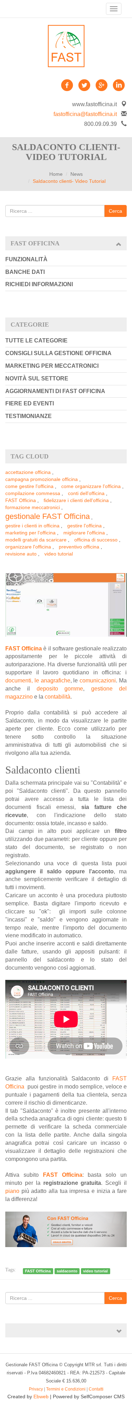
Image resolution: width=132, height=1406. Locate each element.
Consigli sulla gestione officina (58, 353)
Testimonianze (28, 416)
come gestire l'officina (29, 486)
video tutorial (58, 554)
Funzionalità (26, 259)
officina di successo (96, 540)
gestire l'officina (84, 525)
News (76, 174)
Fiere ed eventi (29, 403)
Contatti (96, 1389)
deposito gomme (60, 689)
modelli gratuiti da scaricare (36, 540)
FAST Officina (20, 500)
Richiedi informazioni (39, 284)
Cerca (115, 211)
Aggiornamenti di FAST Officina (55, 391)
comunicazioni (98, 680)
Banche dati (25, 272)
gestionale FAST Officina (47, 516)
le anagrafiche (52, 680)
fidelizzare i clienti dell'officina (76, 500)
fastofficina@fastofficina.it (85, 114)
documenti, (19, 680)
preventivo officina (79, 547)
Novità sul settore (36, 378)
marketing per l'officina (30, 532)
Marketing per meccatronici (52, 366)
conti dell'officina (86, 493)
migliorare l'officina (84, 532)
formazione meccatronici (32, 507)
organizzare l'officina (28, 547)
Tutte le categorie (36, 341)
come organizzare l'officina (91, 486)
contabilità (57, 697)
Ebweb (41, 1396)
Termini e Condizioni (66, 1389)
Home (56, 174)
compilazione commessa (32, 493)
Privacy (36, 1389)
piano (12, 1191)
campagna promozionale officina (41, 479)
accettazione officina (28, 472)
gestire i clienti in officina (32, 525)
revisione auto (21, 554)
